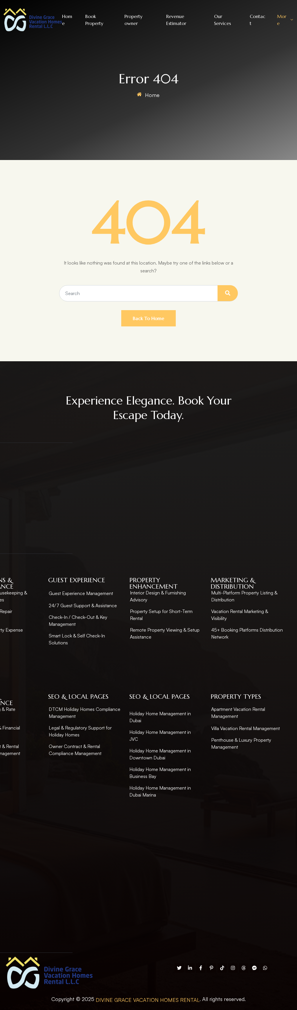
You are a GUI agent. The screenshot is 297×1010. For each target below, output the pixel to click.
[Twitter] (179, 968)
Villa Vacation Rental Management (245, 728)
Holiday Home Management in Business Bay (160, 772)
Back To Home (148, 318)
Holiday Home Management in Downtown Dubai (160, 754)
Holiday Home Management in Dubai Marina (160, 791)
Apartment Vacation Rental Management (238, 712)
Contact (257, 19)
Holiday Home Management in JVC (160, 735)
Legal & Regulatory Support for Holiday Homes (80, 731)
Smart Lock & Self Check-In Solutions (77, 639)
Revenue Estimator (176, 19)
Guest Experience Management (81, 593)
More (281, 19)
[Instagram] (233, 968)
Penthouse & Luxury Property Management (241, 743)
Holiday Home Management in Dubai (160, 717)
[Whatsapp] (265, 968)
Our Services (222, 19)
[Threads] (243, 968)
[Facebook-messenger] (254, 968)
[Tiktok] (222, 968)
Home (67, 19)
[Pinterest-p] (211, 968)
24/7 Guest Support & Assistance (83, 605)
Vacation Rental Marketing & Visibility (239, 614)
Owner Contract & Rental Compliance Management (75, 749)
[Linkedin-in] (190, 968)
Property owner (133, 19)
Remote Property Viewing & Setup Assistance (165, 633)
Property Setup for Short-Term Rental (161, 614)
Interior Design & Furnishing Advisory (158, 596)
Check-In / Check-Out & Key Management (78, 620)
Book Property (94, 19)
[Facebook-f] (200, 968)
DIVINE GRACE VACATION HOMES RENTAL (148, 1000)
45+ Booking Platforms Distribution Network (247, 633)
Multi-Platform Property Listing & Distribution (244, 596)
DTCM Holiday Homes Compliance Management (84, 712)
